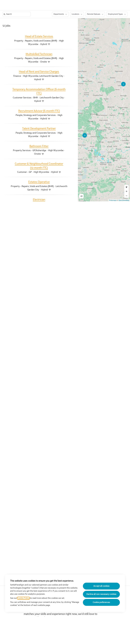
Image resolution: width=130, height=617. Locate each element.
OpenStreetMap (123, 200)
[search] (17, 14)
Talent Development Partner (39, 128)
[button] (117, 5)
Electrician (39, 199)
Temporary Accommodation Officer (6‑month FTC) (39, 91)
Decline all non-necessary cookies (101, 594)
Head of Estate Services (39, 36)
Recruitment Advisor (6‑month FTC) (39, 111)
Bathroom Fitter (38, 146)
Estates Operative (39, 182)
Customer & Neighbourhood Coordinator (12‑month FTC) (39, 166)
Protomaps (113, 200)
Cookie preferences (101, 602)
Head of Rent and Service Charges (39, 71)
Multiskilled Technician (39, 54)
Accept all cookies (101, 586)
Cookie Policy (23, 598)
